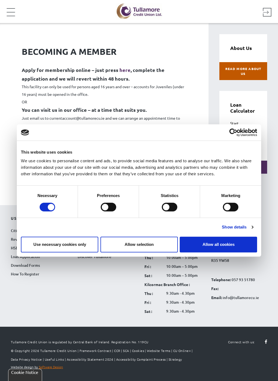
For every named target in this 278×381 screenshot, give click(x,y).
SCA (126, 350)
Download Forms (25, 265)
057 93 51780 (243, 279)
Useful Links (54, 359)
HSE (14, 247)
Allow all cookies (219, 244)
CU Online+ (182, 350)
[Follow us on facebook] (262, 342)
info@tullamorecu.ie (240, 297)
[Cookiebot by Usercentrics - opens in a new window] (233, 132)
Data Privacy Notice (26, 359)
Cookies (138, 350)
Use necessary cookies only (59, 244)
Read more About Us (243, 71)
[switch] (108, 207)
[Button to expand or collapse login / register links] (267, 13)
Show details (234, 227)
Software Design (51, 367)
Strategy (175, 359)
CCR (117, 350)
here (125, 70)
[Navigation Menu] (10, 15)
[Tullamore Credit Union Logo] (136, 11)
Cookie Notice (24, 372)
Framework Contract (95, 350)
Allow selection (139, 244)
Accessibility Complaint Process (141, 359)
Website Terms (158, 350)
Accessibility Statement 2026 (90, 359)
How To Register (25, 274)
